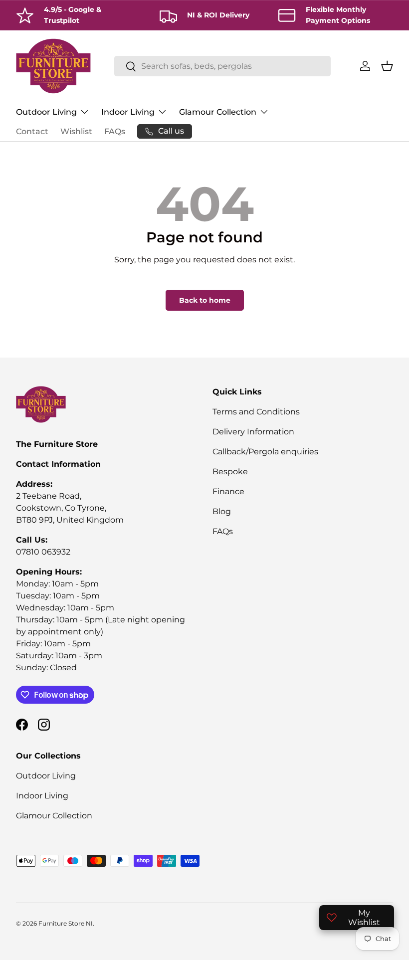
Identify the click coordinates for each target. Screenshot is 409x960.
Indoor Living (42, 795)
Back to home (204, 300)
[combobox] (222, 66)
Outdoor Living (46, 775)
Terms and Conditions (256, 411)
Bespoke (230, 471)
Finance (228, 491)
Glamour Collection (54, 815)
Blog (221, 511)
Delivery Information (253, 431)
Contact (32, 131)
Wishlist (76, 131)
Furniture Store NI (65, 923)
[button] (387, 66)
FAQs (114, 131)
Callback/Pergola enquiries (265, 451)
